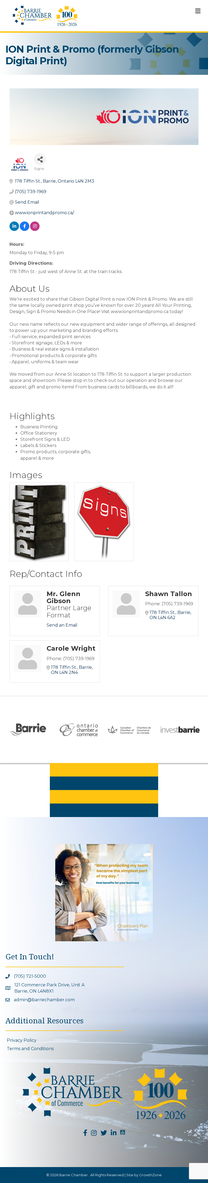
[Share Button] (40, 159)
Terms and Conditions (30, 1048)
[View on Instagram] (35, 229)
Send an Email (62, 625)
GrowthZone (150, 1175)
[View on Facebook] (24, 229)
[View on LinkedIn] (14, 229)
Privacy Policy (22, 1040)
